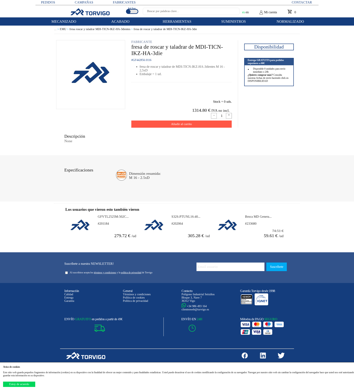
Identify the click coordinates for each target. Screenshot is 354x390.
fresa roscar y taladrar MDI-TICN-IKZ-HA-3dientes (101, 29)
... (57, 29)
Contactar (302, 2)
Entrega (68, 297)
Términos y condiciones (137, 294)
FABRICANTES (124, 2)
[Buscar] (231, 12)
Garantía (69, 300)
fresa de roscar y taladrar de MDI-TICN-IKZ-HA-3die (165, 29)
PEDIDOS (48, 2)
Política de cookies (134, 297)
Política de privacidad (135, 300)
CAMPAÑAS (84, 2)
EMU (64, 29)
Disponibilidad (269, 47)
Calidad (68, 294)
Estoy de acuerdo (19, 384)
